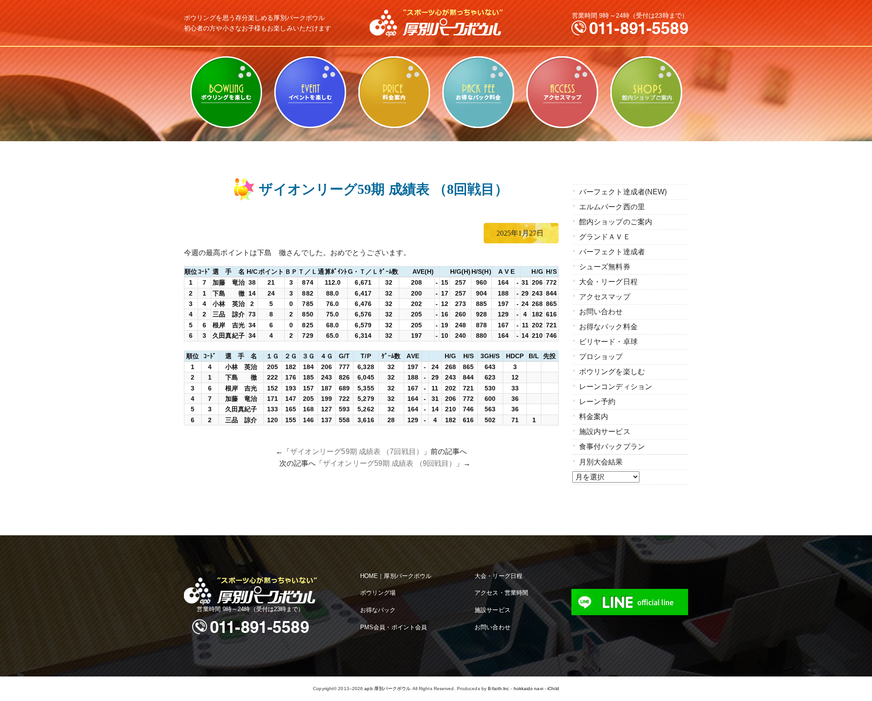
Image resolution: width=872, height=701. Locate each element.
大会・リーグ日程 (608, 282)
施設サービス (492, 610)
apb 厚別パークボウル (387, 688)
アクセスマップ (562, 92)
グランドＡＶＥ (604, 237)
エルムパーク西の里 (612, 207)
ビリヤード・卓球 (310, 92)
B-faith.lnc (498, 688)
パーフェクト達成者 (612, 252)
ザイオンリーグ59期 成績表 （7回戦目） (356, 451)
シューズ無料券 (604, 267)
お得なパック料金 (478, 92)
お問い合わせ (601, 312)
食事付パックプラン (612, 446)
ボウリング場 (378, 592)
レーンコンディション (615, 386)
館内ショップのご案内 (646, 92)
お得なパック (378, 610)
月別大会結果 (601, 462)
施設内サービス (604, 431)
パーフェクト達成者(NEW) (623, 192)
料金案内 (394, 92)
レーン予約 (597, 401)
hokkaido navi (528, 688)
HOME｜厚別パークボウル (395, 576)
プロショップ (601, 356)
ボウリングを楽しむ (226, 92)
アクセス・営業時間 (501, 592)
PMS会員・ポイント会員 (393, 627)
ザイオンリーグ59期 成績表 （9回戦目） (389, 463)
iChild (553, 688)
